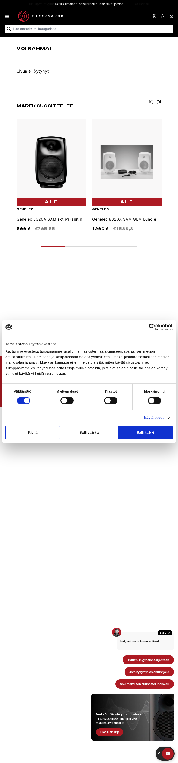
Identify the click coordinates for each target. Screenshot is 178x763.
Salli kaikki (145, 432)
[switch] (67, 400)
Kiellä (32, 432)
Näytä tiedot (154, 418)
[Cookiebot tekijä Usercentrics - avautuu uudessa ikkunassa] (152, 327)
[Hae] (9, 29)
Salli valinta (88, 432)
